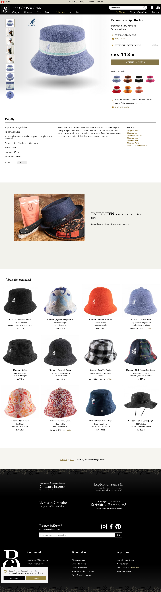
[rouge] (116, 90)
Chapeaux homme (134, 135)
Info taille (120, 39)
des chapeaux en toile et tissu (117, 215)
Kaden (20, 370)
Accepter (36, 578)
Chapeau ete (132, 133)
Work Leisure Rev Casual (140, 370)
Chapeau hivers (133, 140)
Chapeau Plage (133, 143)
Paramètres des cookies (81, 575)
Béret (39, 12)
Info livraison (122, 107)
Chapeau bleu (132, 130)
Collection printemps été (137, 145)
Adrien (100, 420)
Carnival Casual (60, 420)
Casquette (28, 12)
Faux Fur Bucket (101, 370)
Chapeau (16, 12)
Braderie (155, 12)
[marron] (127, 79)
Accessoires (74, 12)
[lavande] (116, 79)
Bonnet (48, 12)
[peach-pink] (138, 90)
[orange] (127, 90)
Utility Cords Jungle (141, 420)
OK (118, 535)
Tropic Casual (141, 319)
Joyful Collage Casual (60, 319)
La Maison (121, 12)
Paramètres (14, 578)
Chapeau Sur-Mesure (139, 12)
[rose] (150, 79)
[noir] (138, 79)
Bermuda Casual (60, 370)
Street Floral (20, 420)
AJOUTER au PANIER (135, 62)
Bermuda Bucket (20, 319)
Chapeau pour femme (135, 138)
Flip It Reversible (100, 319)
